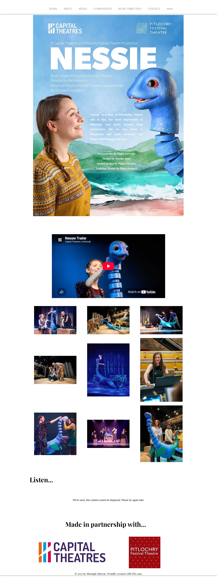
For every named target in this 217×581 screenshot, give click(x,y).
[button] (102, 7)
